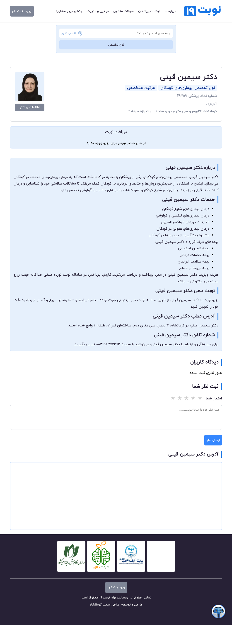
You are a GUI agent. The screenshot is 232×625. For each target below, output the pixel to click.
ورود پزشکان (116, 587)
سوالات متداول (123, 11)
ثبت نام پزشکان (149, 11)
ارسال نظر (213, 440)
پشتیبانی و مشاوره (69, 11)
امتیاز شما (214, 398)
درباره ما (170, 11)
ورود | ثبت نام (21, 11)
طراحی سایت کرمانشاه (105, 605)
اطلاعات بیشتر (30, 107)
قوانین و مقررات (98, 11)
